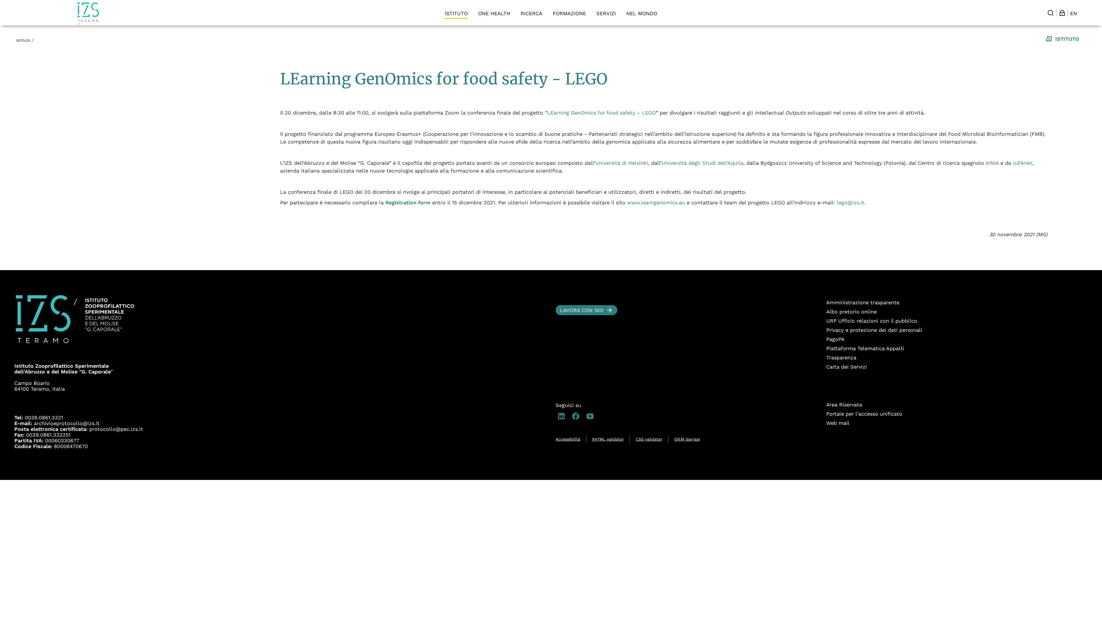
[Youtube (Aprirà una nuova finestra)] (591, 416)
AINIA (992, 163)
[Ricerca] (1050, 12)
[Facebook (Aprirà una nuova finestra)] (577, 416)
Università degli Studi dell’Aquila (702, 163)
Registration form (407, 202)
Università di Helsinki (621, 163)
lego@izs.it (850, 202)
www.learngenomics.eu (656, 202)
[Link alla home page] (88, 14)
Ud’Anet (1022, 163)
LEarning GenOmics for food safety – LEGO (601, 113)
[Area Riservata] (1062, 12)
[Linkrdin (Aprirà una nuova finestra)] (563, 416)
